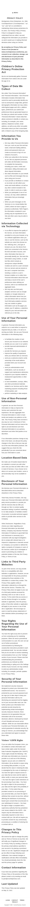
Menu (16, 12)
